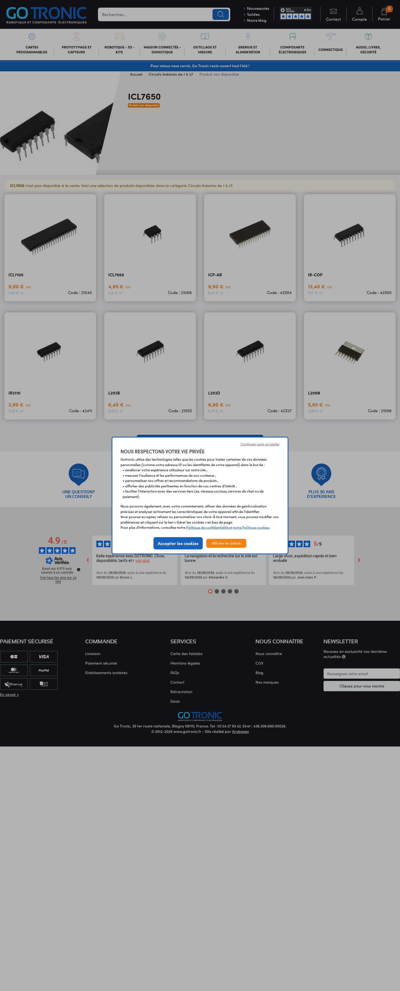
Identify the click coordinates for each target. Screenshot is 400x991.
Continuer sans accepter (260, 444)
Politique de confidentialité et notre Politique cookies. (228, 527)
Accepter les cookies (178, 543)
